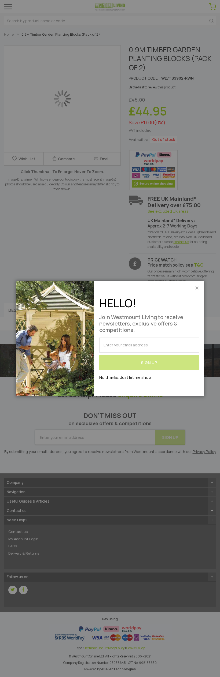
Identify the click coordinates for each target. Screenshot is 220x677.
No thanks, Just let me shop (125, 377)
